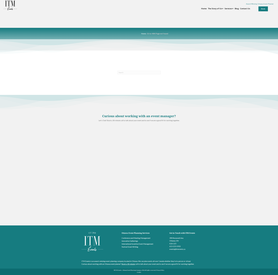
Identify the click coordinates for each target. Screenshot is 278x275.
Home (204, 8)
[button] (222, 8)
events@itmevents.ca (177, 249)
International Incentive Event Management (137, 244)
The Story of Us (215, 8)
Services (228, 8)
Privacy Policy (160, 270)
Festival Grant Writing (130, 247)
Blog (237, 8)
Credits (139, 272)
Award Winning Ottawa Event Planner (260, 4)
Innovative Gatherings (130, 241)
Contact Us (245, 8)
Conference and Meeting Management (136, 238)
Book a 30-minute (128, 264)
